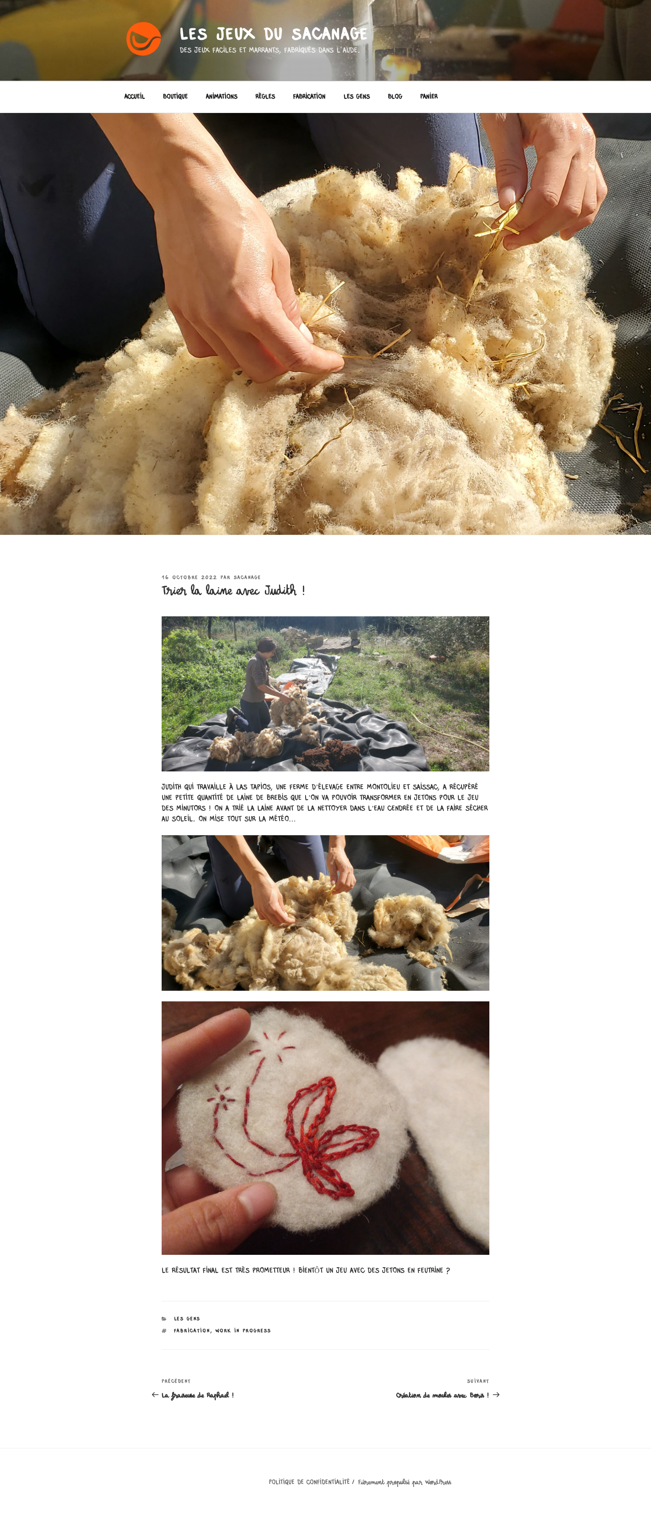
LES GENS (357, 97)
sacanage (247, 577)
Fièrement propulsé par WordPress (404, 1482)
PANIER (429, 97)
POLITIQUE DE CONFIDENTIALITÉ (309, 1482)
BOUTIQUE (175, 97)
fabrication (192, 1330)
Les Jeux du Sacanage (274, 35)
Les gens (187, 1318)
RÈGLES (265, 97)
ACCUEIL (134, 97)
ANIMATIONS (221, 97)
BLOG (395, 97)
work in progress (243, 1330)
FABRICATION (309, 97)
